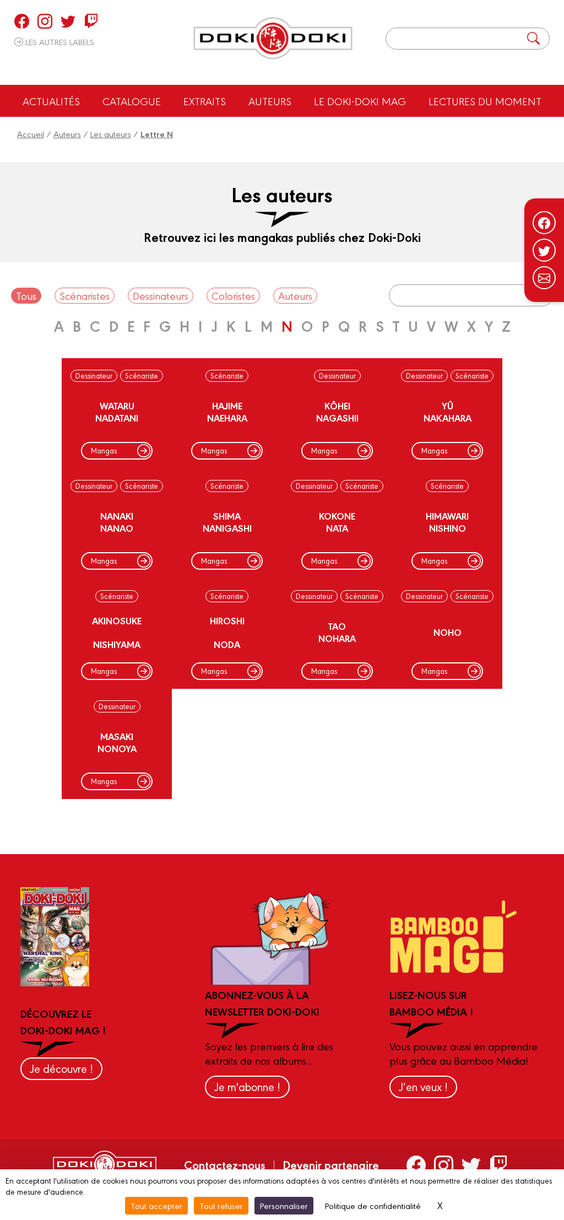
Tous (26, 295)
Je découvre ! (61, 1068)
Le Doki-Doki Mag (360, 101)
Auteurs (269, 101)
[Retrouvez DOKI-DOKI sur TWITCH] (91, 21)
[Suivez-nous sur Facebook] (544, 222)
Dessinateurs (160, 295)
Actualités (51, 101)
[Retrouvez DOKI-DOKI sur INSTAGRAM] (44, 21)
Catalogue (131, 101)
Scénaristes (84, 295)
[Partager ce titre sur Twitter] (544, 250)
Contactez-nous (224, 1164)
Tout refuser (221, 1205)
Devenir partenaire (331, 1164)
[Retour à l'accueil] (273, 38)
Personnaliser (284, 1205)
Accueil (30, 133)
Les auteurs (110, 133)
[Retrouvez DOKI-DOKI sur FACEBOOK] (21, 21)
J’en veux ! (423, 1086)
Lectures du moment (485, 101)
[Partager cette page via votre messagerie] (544, 277)
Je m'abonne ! (247, 1086)
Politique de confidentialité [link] (373, 1205)
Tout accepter (156, 1205)
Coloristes (233, 295)
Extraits (204, 101)
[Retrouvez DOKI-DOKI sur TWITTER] (68, 21)
